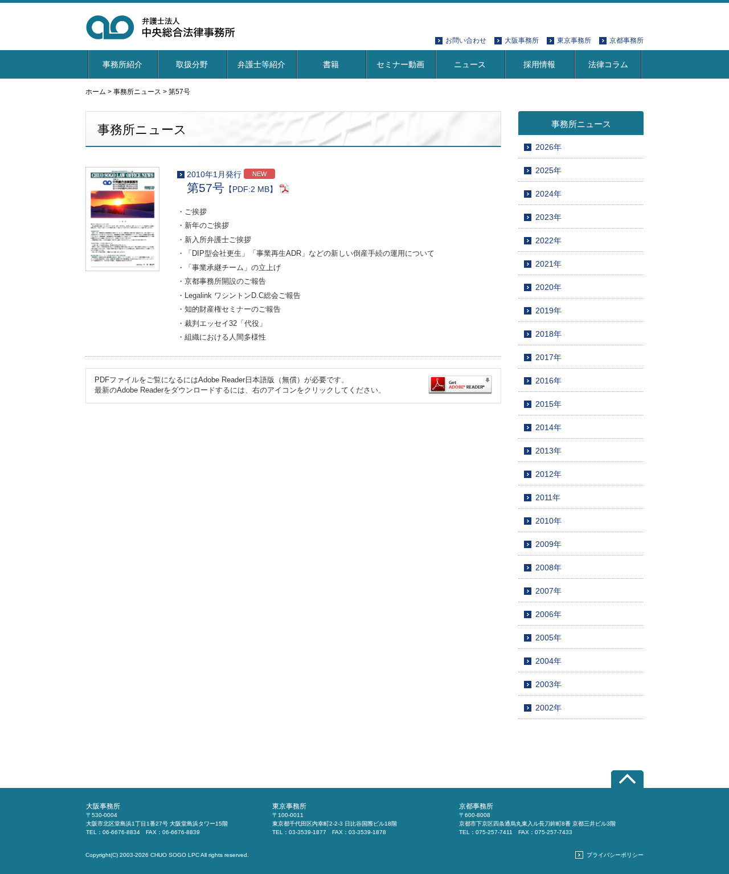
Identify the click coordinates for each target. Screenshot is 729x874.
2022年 (548, 240)
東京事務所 (574, 40)
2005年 (548, 637)
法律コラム (608, 64)
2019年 (548, 310)
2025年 (548, 170)
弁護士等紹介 (261, 64)
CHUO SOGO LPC (174, 855)
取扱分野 (192, 64)
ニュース (470, 64)
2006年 (548, 614)
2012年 (548, 474)
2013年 (548, 450)
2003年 (548, 684)
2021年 (548, 263)
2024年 (548, 193)
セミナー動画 (400, 64)
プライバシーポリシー (615, 855)
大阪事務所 (522, 40)
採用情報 (539, 64)
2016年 (548, 380)
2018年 (548, 333)
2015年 (548, 404)
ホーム (95, 92)
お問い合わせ (465, 40)
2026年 (548, 147)
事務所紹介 (122, 64)
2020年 (548, 287)
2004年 (548, 660)
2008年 (548, 567)
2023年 (548, 217)
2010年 (548, 520)
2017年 (548, 357)
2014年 (548, 427)
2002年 (548, 707)
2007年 (548, 590)
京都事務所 (626, 40)
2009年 (548, 544)
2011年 (547, 497)
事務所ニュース (137, 92)
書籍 (331, 64)
